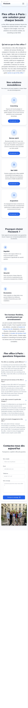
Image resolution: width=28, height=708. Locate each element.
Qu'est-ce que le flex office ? (15, 73)
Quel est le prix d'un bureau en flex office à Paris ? (12, 380)
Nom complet (6, 458)
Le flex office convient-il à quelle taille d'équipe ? (11, 400)
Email (4, 466)
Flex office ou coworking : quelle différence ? (13, 362)
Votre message (6, 480)
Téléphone (5, 473)
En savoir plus (13, 121)
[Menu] (23, 3)
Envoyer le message (13, 497)
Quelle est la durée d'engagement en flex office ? (12, 420)
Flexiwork (6, 3)
